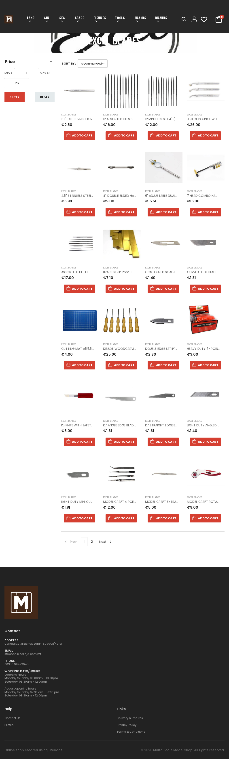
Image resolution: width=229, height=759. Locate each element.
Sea (62, 17)
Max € (45, 73)
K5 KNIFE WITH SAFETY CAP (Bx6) (85, 425)
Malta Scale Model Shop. (173, 750)
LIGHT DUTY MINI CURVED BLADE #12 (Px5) (92, 501)
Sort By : (69, 63)
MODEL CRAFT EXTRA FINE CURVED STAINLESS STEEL (182, 501)
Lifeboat (55, 750)
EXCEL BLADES (68, 114)
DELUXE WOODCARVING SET (123, 348)
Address (11, 640)
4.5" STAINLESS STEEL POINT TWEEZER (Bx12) (93, 195)
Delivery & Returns (130, 718)
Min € (8, 73)
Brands (140, 17)
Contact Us (12, 718)
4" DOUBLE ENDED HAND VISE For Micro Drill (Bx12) (139, 195)
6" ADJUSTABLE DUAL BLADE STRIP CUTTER (175, 195)
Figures (99, 17)
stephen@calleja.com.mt (22, 654)
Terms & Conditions (131, 732)
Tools (120, 17)
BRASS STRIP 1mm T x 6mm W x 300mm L (134, 272)
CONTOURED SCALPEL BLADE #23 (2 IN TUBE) (178, 272)
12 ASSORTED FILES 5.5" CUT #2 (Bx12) (131, 119)
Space (79, 17)
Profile (9, 725)
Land (31, 17)
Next (102, 541)
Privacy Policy (126, 725)
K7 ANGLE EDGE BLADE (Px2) (123, 425)
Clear (44, 97)
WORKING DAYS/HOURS (22, 671)
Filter (14, 97)
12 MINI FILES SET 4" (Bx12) (163, 119)
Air (46, 17)
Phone (9, 661)
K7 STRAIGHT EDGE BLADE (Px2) (168, 425)
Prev (73, 541)
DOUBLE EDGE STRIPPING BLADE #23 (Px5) (176, 348)
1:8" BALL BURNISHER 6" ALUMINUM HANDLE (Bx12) (96, 119)
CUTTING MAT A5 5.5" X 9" (80, 348)
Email (8, 650)
